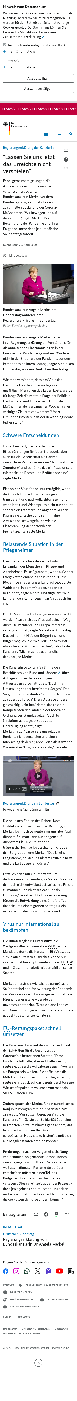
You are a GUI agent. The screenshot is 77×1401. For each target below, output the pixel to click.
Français (24, 1317)
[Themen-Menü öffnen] (59, 134)
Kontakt (8, 1285)
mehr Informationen (23, 51)
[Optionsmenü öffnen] (66, 169)
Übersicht (61, 1328)
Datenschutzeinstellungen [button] (21, 1333)
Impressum (10, 1328)
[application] (38, 776)
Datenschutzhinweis (36, 1328)
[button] (18, 789)
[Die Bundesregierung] (15, 128)
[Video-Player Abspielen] (38, 776)
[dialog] (38, 51)
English (8, 1317)
